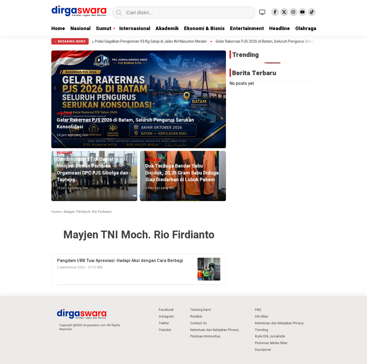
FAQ (258, 309)
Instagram (166, 316)
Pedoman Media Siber (271, 343)
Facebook (166, 309)
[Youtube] (302, 12)
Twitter (164, 323)
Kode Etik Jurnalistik (270, 336)
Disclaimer (263, 349)
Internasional (134, 28)
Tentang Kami (200, 309)
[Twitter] (284, 12)
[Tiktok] (312, 12)
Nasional (80, 28)
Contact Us (198, 323)
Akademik (167, 28)
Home (58, 28)
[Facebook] (275, 12)
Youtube (165, 329)
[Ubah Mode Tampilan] (263, 12)
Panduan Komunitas (205, 336)
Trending (261, 329)
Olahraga (305, 28)
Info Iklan (261, 316)
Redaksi (196, 316)
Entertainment (247, 28)
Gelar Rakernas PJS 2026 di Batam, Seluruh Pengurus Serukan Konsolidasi (263, 41)
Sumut (103, 28)
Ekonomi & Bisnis (204, 28)
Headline (279, 28)
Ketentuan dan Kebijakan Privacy (214, 329)
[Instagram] (293, 12)
